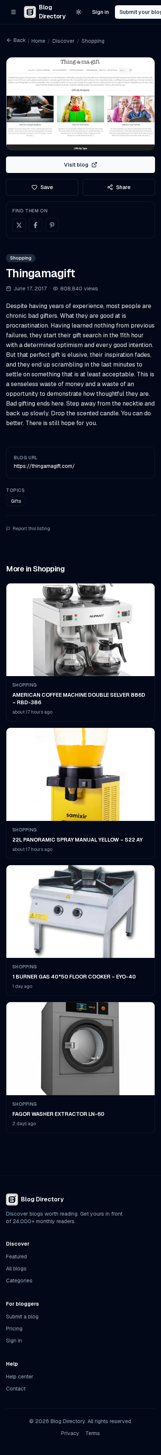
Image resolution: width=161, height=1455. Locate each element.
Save (46, 187)
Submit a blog (22, 1316)
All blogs (16, 1268)
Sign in (100, 12)
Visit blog (76, 164)
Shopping (93, 41)
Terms (92, 1433)
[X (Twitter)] (19, 225)
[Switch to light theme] (78, 12)
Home (38, 41)
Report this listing (31, 529)
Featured (16, 1256)
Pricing (14, 1328)
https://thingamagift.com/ (44, 466)
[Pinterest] (52, 225)
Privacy (70, 1433)
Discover (63, 41)
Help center (19, 1376)
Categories (19, 1280)
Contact (15, 1388)
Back (19, 40)
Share (123, 187)
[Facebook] (35, 225)
